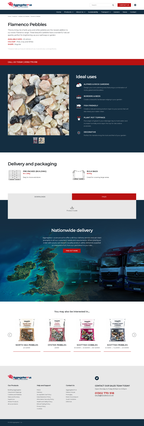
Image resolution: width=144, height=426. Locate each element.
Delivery (39, 392)
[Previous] (12, 104)
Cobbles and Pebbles (15, 394)
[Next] (64, 104)
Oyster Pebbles (27, 346)
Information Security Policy (45, 399)
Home (58, 12)
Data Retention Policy (44, 397)
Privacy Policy (41, 406)
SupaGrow (11, 399)
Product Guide (72, 211)
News (125, 12)
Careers (117, 12)
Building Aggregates (14, 390)
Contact (133, 12)
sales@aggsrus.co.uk (104, 396)
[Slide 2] (42, 140)
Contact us (124, 5)
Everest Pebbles (117, 346)
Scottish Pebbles (87, 346)
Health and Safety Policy (44, 401)
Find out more (72, 251)
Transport (105, 12)
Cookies (39, 408)
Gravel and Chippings (14, 392)
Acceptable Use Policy (44, 394)
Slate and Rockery (14, 397)
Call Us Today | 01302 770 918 (22, 62)
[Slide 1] (35, 140)
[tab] (40, 196)
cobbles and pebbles (23, 16)
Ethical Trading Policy (43, 404)
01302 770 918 (104, 393)
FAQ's (39, 390)
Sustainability (93, 12)
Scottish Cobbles (57, 346)
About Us (79, 12)
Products (67, 12)
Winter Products (13, 401)
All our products (13, 404)
